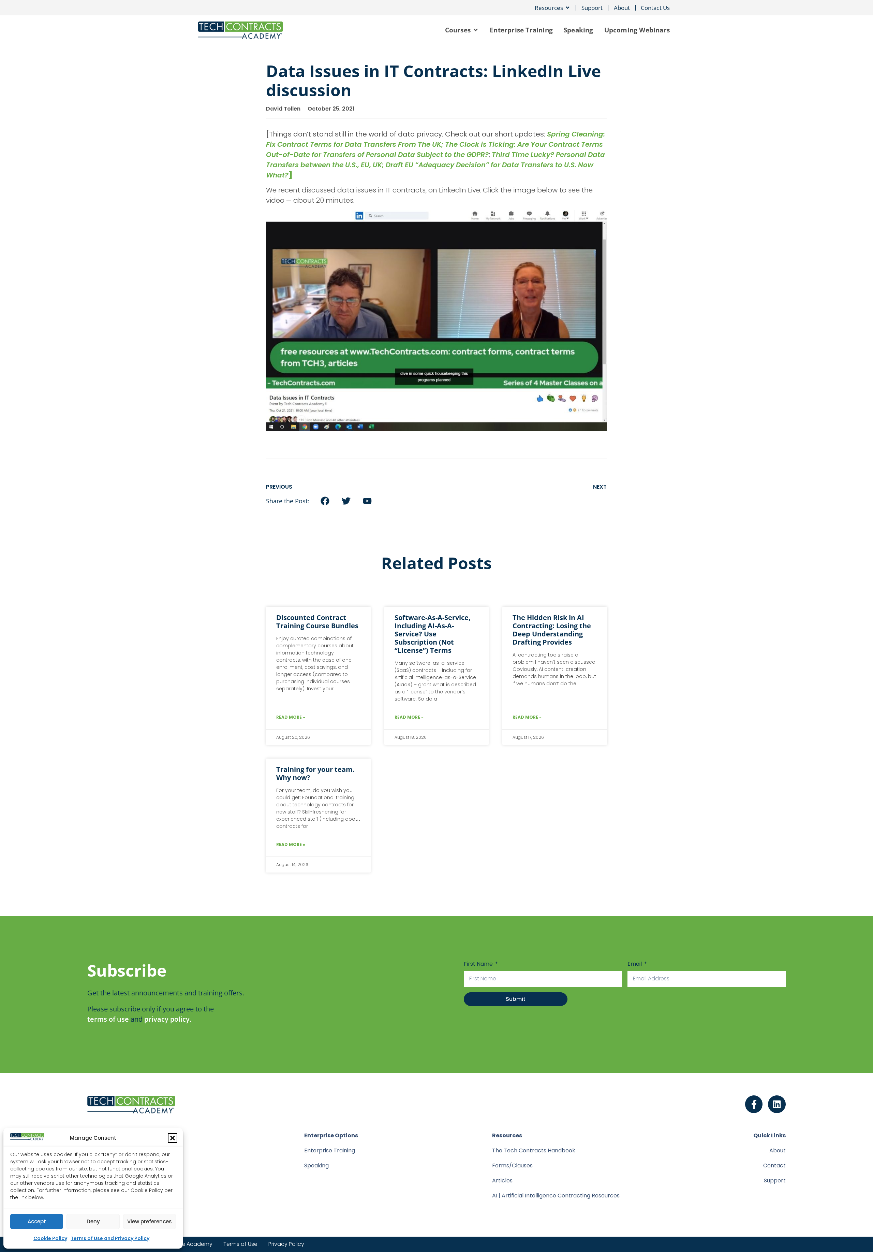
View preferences (149, 1221)
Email (635, 964)
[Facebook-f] (754, 1104)
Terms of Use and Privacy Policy (110, 1238)
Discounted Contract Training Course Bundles (317, 621)
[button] (172, 1138)
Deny (93, 1221)
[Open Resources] (568, 7)
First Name (479, 964)
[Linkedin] (777, 1104)
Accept (37, 1221)
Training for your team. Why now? (315, 773)
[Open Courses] (475, 30)
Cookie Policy (50, 1238)
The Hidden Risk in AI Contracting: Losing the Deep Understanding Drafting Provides (552, 630)
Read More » (290, 717)
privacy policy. (167, 1019)
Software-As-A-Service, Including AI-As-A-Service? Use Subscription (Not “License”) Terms (433, 634)
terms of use (108, 1019)
